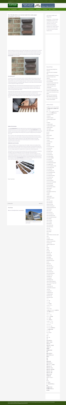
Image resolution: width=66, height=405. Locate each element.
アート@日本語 (49, 303)
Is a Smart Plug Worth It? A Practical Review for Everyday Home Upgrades (52, 77)
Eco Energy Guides (38, 9)
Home (9, 9)
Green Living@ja (49, 221)
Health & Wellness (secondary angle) (53, 234)
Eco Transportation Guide (51, 172)
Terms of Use (50, 402)
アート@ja (48, 302)
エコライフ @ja (49, 308)
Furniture (48, 194)
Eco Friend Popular (50, 154)
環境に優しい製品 (49, 372)
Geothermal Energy (50, 204)
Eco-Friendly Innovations (51, 175)
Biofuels (48, 133)
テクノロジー (49, 324)
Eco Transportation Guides (22, 9)
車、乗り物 (48, 382)
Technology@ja (49, 278)
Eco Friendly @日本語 (50, 157)
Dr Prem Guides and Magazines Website (14, 402)
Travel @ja (48, 289)
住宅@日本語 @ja (49, 340)
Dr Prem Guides (45, 9)
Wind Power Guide (50, 297)
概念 (47, 358)
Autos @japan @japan (50, 130)
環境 (47, 359)
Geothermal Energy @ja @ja (51, 207)
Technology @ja (49, 276)
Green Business (49, 209)
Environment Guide (50, 183)
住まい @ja (48, 337)
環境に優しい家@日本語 (50, 369)
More (49, 9)
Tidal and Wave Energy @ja (51, 281)
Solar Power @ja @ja (50, 266)
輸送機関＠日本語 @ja (50, 388)
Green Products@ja (50, 226)
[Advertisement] (25, 43)
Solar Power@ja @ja (50, 271)
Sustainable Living (49, 274)
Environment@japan (50, 185)
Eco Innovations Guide (50, 167)
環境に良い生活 (49, 374)
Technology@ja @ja (50, 279)
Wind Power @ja (49, 295)
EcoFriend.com (49, 19)
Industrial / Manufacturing (51, 241)
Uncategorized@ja (50, 294)
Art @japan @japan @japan (51, 125)
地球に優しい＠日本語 (50, 345)
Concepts (48, 140)
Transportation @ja (50, 286)
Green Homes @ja (49, 212)
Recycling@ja (49, 257)
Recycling (48, 250)
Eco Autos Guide (49, 148)
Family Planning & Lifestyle (51, 186)
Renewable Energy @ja (50, 260)
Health (48, 233)
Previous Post (10, 203)
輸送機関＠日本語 (49, 387)
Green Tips (48, 228)
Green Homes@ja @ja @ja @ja (51, 217)
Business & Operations (50, 138)
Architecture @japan (50, 117)
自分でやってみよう (50, 377)
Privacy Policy (17, 403)
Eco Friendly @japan (50, 156)
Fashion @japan (49, 188)
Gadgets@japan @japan (50, 197)
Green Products (49, 223)
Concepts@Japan (49, 141)
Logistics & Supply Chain (51, 244)
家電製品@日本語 (49, 350)
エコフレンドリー (49, 305)
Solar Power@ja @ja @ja (50, 273)
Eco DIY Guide (49, 149)
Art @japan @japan (50, 124)
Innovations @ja (49, 242)
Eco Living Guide (49, 169)
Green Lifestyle (49, 218)
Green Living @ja (49, 220)
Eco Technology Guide (50, 170)
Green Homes (49, 210)
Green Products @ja (50, 225)
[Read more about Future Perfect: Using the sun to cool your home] (34, 214)
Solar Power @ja (49, 265)
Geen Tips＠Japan (50, 202)
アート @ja (48, 300)
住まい (48, 335)
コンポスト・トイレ (50, 321)
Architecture (49, 116)
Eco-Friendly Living (50, 177)
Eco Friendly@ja (49, 159)
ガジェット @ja (49, 314)
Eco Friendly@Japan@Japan (51, 162)
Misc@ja (48, 247)
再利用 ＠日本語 (49, 342)
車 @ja (48, 380)
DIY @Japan (48, 143)
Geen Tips (48, 199)
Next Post (41, 203)
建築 (47, 351)
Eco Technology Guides (31, 9)
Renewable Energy (50, 258)
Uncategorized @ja (50, 292)
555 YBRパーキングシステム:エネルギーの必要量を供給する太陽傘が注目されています (53, 108)
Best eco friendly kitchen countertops (16, 210)
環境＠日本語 (49, 361)
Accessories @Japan (50, 114)
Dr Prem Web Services (44, 402)
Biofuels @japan (49, 135)
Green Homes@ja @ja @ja (51, 215)
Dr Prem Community (31, 402)
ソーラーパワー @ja (50, 322)
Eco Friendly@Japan (50, 161)
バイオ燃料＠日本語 (50, 329)
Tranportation (49, 284)
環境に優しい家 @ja (50, 367)
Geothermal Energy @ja (50, 205)
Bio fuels (48, 132)
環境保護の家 (49, 375)
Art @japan (48, 122)
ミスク (48, 334)
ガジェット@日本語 (50, 316)
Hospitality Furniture (50, 239)
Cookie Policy (12, 403)
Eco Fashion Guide (50, 151)
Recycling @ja (49, 252)
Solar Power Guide (50, 268)
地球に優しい (49, 343)
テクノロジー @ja (49, 326)
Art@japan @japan (50, 127)
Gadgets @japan (49, 196)
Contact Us (54, 9)
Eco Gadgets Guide (50, 164)
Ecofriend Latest (49, 178)
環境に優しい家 (49, 366)
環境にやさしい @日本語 (50, 364)
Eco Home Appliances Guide (51, 165)
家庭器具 (48, 348)
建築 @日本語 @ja (49, 353)
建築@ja (48, 356)
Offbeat (48, 249)
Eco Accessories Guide (50, 146)
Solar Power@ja (49, 270)
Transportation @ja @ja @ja (51, 287)
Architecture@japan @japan (51, 119)
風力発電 (48, 390)
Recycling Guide (49, 255)
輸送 (47, 385)
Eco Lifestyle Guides (13, 9)
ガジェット (48, 313)
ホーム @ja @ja (49, 332)
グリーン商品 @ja (49, 319)
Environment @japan (50, 180)
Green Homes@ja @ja (50, 213)
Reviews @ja (49, 263)
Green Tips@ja (49, 231)
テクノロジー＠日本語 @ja (51, 327)
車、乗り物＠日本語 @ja (50, 383)
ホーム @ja (48, 330)
